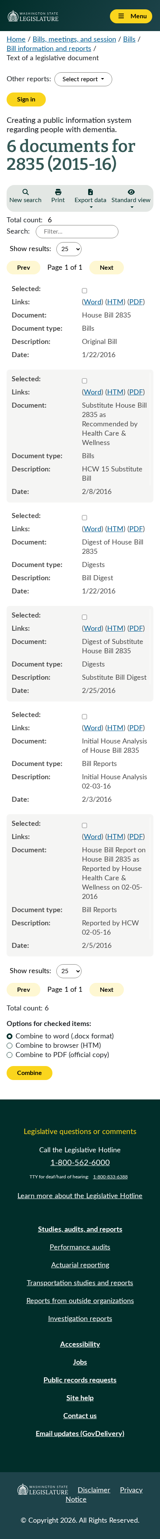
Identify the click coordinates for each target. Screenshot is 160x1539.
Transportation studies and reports (80, 1283)
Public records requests (80, 1380)
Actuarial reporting (80, 1265)
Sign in (26, 99)
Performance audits (80, 1247)
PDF (136, 302)
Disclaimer (94, 1490)
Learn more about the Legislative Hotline (80, 1196)
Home (16, 39)
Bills (129, 39)
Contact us (80, 1416)
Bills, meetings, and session (74, 39)
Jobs (80, 1362)
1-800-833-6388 (110, 1176)
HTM (115, 302)
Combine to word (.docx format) (65, 1036)
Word (92, 302)
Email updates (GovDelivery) (80, 1434)
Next (106, 268)
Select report (81, 79)
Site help (80, 1398)
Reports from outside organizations (80, 1301)
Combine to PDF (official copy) (62, 1055)
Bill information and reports (49, 48)
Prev (23, 268)
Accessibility (80, 1344)
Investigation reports (80, 1319)
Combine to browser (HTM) (58, 1045)
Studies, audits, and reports (80, 1229)
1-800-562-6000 (80, 1163)
